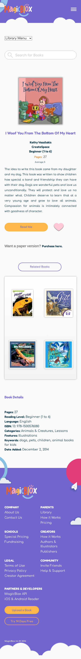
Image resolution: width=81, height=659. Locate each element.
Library (46, 512)
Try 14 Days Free (22, 621)
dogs (23, 440)
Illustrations (27, 435)
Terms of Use (15, 565)
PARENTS (47, 507)
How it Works (50, 517)
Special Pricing (16, 536)
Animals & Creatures (37, 431)
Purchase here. (52, 246)
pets (32, 440)
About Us (12, 512)
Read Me (26, 227)
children (43, 440)
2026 (23, 641)
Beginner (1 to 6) (40, 151)
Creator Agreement (19, 576)
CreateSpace (41, 147)
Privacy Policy (15, 570)
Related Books (45, 266)
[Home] (18, 10)
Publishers (48, 551)
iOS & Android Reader (22, 599)
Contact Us (13, 517)
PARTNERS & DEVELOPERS (23, 588)
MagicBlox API (16, 594)
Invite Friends (51, 565)
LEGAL (9, 560)
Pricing (46, 522)
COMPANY (12, 507)
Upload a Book (22, 610)
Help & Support (52, 570)
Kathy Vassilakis (40, 142)
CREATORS (47, 531)
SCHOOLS (11, 531)
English (25, 421)
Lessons (61, 431)
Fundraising (14, 542)
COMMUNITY (49, 560)
